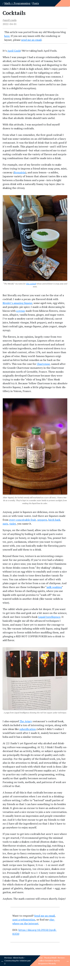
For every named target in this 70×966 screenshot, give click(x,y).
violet (12, 523)
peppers (42, 520)
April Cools (14, 50)
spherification (27, 729)
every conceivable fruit (22, 520)
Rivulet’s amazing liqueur (17, 303)
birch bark (54, 520)
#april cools (9, 20)
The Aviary (25, 721)
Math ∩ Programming (17, 3)
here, (7, 36)
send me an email (31, 40)
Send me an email (44, 915)
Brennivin (19, 172)
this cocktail (31, 283)
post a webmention (23, 919)
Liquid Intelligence (49, 617)
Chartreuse (43, 364)
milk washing (54, 587)
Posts (35, 3)
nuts (5, 523)
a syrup (20, 311)
